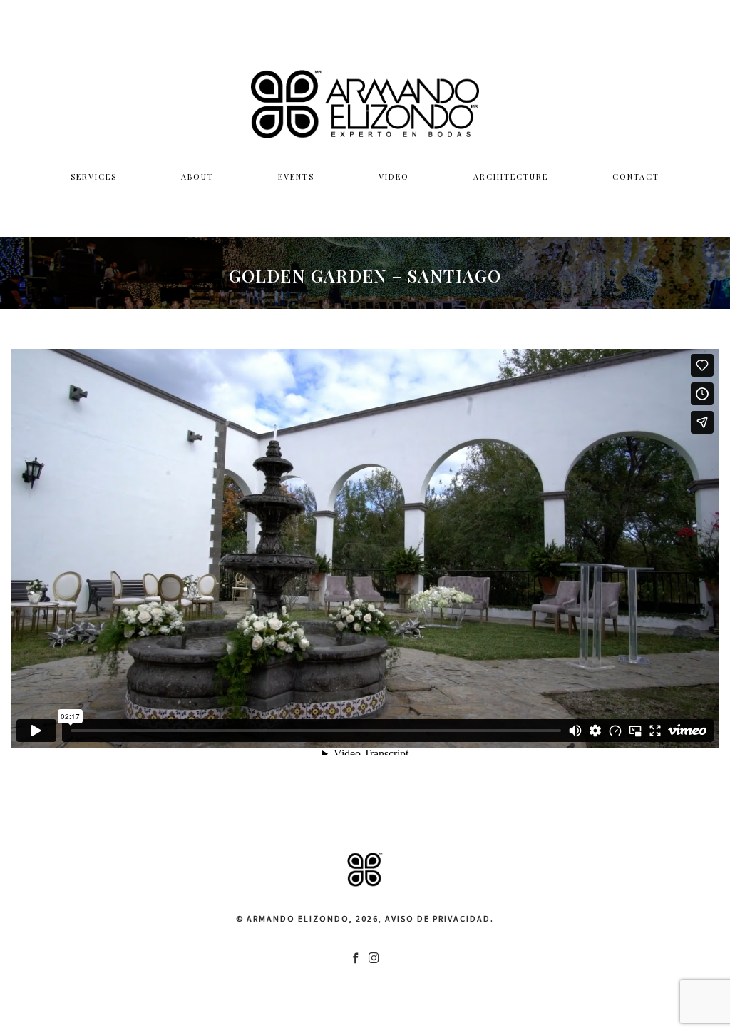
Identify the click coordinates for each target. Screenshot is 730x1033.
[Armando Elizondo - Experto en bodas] (365, 103)
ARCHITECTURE (510, 176)
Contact (635, 176)
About (197, 176)
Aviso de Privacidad (437, 918)
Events (296, 176)
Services (94, 176)
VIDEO (394, 176)
